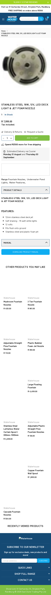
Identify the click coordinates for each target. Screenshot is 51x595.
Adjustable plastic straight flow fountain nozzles (36, 428)
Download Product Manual (25, 252)
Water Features (17, 182)
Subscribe (43, 561)
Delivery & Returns (13, 131)
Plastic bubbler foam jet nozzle (36, 344)
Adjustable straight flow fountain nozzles (13, 345)
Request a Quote (35, 131)
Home (3, 31)
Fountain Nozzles (16, 179)
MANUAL (7, 242)
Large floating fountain (35, 386)
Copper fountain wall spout (36, 472)
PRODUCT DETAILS (13, 190)
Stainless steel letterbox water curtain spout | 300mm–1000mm (11, 430)
